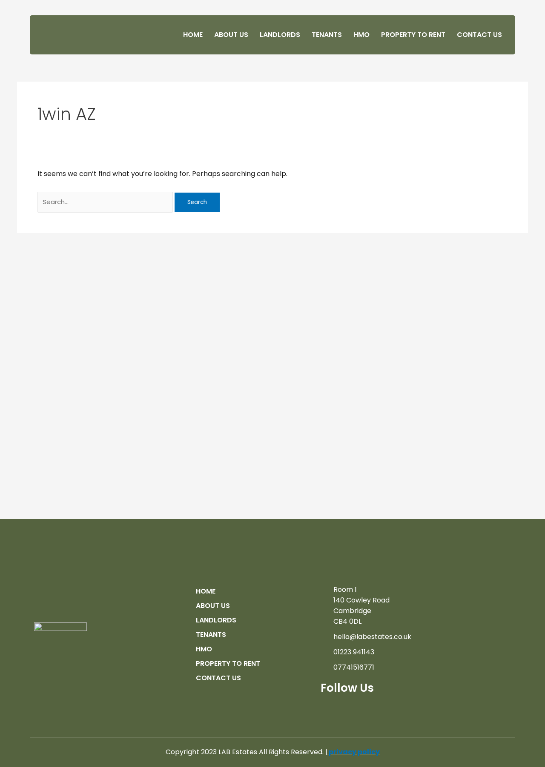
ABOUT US (231, 35)
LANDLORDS (280, 35)
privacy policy (354, 752)
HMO (361, 35)
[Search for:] (106, 202)
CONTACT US (479, 35)
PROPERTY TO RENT (413, 35)
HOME (193, 35)
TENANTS (327, 35)
